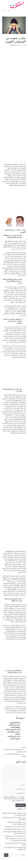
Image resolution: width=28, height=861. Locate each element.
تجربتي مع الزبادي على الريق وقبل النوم (15, 836)
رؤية (3, 181)
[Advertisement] (14, 106)
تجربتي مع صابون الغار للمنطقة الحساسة (15, 829)
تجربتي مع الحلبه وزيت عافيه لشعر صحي (15, 826)
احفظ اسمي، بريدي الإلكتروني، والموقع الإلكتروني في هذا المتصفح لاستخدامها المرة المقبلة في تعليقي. (14, 798)
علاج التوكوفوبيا (15, 723)
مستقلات (13, 181)
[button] (8, 10)
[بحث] (6, 855)
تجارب (22, 747)
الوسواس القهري (12, 164)
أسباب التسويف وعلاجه (12, 729)
